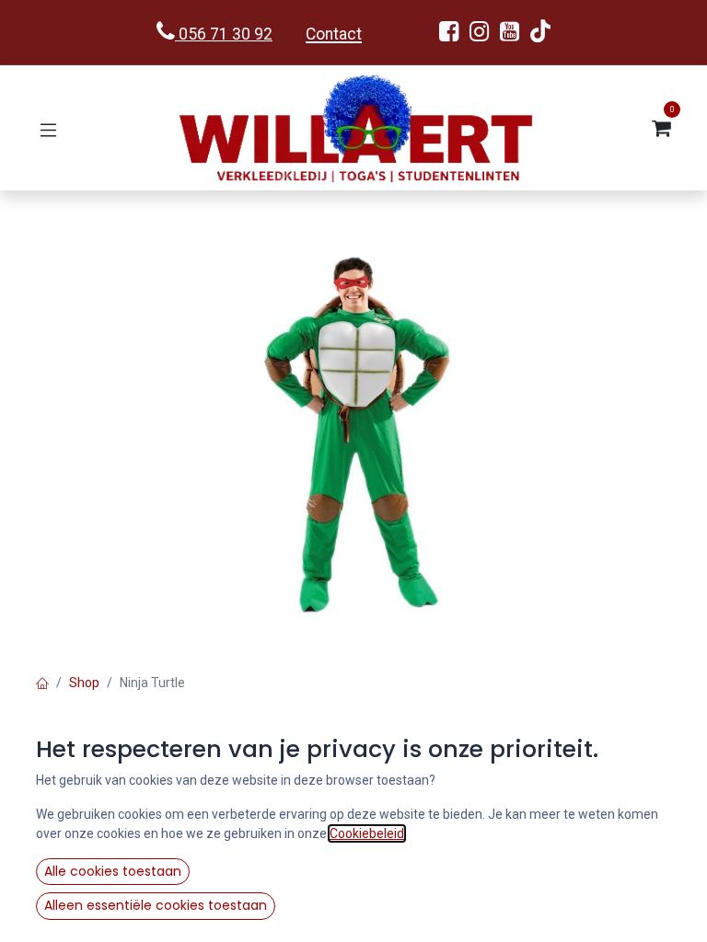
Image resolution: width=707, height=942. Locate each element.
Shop (84, 682)
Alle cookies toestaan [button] (112, 871)
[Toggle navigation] (48, 128)
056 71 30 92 (223, 34)
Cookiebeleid (367, 833)
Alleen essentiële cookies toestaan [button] (155, 905)
